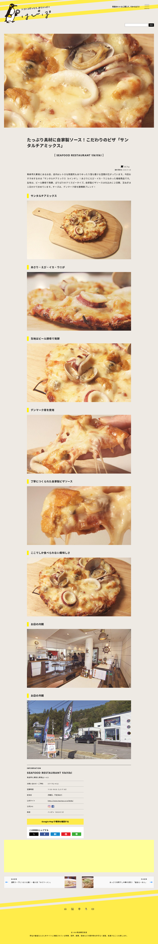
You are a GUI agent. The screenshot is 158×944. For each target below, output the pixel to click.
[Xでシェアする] (34, 834)
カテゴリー (72, 909)
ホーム (65, 909)
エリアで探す (79, 909)
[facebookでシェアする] (44, 834)
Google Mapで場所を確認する (55, 822)
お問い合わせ (93, 909)
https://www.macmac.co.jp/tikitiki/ (60, 801)
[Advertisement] (73, 856)
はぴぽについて (86, 909)
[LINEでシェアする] (76, 834)
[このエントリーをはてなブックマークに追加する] (55, 834)
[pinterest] (66, 834)
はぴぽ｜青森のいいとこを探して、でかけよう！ (28, 13)
